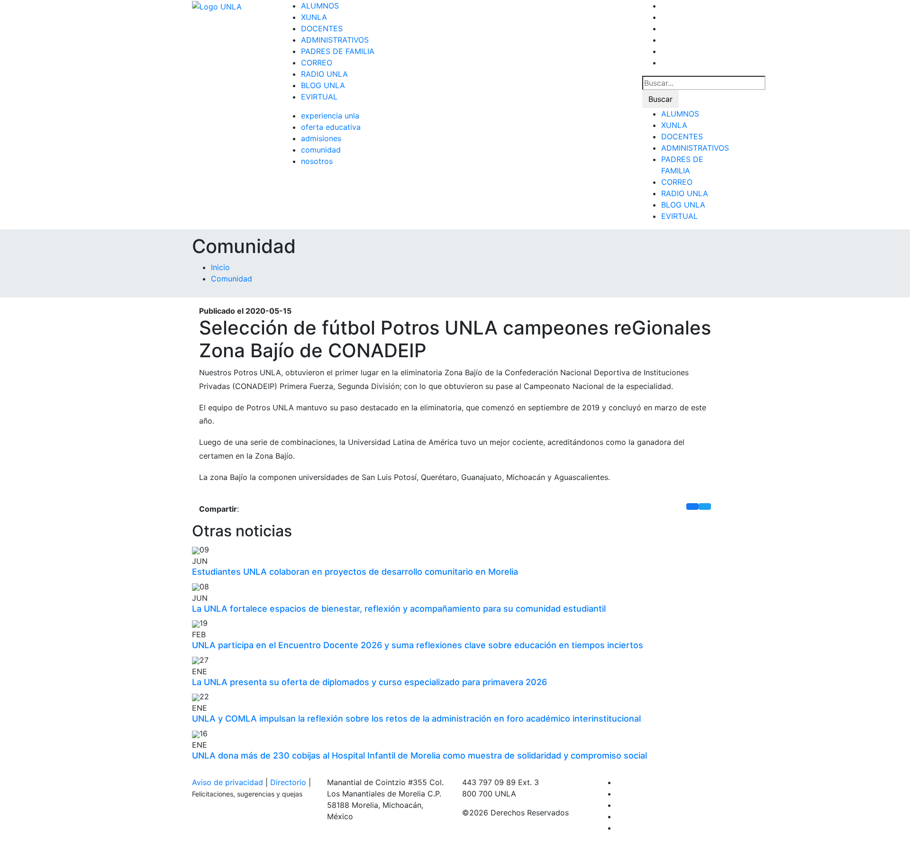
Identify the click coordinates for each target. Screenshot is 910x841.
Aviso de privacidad (227, 782)
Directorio (288, 782)
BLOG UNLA (323, 85)
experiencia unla (330, 115)
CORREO (316, 62)
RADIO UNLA (324, 74)
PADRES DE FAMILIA (337, 51)
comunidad (321, 149)
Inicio (220, 267)
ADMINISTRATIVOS (335, 40)
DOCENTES (322, 28)
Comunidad (231, 278)
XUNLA (314, 17)
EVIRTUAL (319, 96)
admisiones (321, 138)
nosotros (317, 161)
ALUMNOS (320, 5)
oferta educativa (331, 127)
